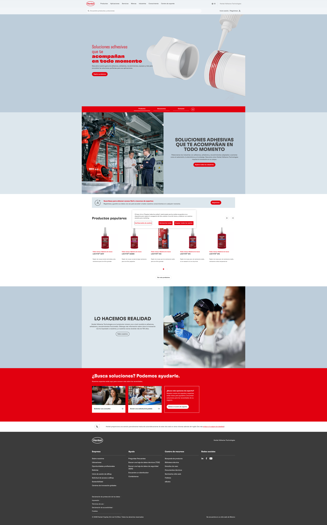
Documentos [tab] (161, 108)
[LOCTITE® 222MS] (134, 245)
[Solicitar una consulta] (108, 399)
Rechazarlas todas (165, 223)
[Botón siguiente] (232, 218)
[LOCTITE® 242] (163, 245)
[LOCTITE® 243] (192, 245)
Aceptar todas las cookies (184, 223)
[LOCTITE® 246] (222, 245)
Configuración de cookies (143, 223)
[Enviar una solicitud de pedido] (145, 399)
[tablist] (161, 109)
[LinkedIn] (202, 458)
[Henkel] (97, 440)
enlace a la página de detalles (213, 426)
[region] (164, 219)
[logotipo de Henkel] (90, 3)
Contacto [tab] (181, 108)
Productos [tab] (142, 108)
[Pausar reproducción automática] (193, 109)
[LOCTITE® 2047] (105, 245)
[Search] (89, 11)
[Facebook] (206, 458)
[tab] (163, 269)
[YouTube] (210, 458)
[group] (163, 63)
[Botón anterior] (226, 218)
